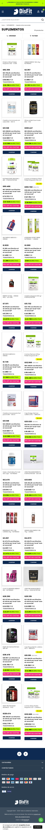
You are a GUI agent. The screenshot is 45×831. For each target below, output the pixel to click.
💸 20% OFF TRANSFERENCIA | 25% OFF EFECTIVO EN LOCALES (22, 3)
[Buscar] (42, 20)
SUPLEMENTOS (10, 25)
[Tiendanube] (22, 821)
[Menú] (3, 12)
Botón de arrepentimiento (22, 817)
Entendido (37, 827)
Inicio (3, 25)
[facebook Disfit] (25, 754)
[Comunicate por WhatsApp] (40, 820)
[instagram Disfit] (19, 754)
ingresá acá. (37, 814)
